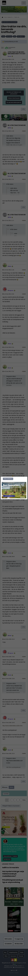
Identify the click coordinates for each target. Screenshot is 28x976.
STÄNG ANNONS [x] (8, 478)
